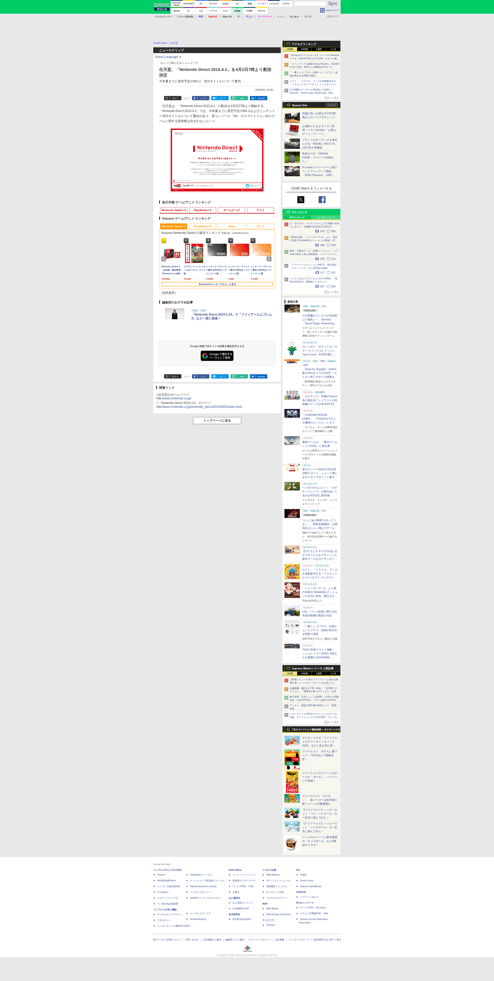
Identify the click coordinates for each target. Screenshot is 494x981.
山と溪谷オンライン (243, 902)
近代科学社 (234, 914)
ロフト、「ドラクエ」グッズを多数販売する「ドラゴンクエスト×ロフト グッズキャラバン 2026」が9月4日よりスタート (314, 84)
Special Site (299, 105)
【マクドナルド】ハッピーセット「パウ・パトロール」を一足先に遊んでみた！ (319, 813)
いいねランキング (326, 217)
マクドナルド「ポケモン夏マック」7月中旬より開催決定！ (319, 755)
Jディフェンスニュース (278, 880)
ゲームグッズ (231, 210)
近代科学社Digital (242, 919)
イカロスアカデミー (276, 898)
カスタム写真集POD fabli (314, 913)
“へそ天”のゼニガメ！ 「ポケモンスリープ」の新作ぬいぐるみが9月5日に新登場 (319, 491)
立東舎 (236, 892)
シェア (203, 98)
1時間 (290, 49)
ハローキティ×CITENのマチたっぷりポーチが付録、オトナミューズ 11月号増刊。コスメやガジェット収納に (314, 717)
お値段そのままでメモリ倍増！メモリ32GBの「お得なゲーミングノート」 (319, 130)
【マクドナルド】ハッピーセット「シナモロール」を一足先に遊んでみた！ (319, 827)
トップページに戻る (217, 420)
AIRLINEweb (273, 874)
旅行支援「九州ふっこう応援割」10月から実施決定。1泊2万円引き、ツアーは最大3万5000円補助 (314, 700)
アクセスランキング (304, 44)
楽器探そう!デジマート (244, 880)
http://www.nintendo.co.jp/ (173, 398)
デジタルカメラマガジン (170, 914)
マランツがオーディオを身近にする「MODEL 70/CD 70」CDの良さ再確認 (320, 143)
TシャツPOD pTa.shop (312, 907)
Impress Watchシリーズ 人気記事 (313, 668)
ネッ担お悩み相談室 (167, 903)
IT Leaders (162, 892)
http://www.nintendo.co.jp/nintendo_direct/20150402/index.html (199, 406)
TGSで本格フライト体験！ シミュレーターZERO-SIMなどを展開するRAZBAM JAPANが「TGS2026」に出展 (319, 657)
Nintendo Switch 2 (174, 210)
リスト (186, 98)
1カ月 (333, 49)
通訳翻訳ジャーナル (276, 886)
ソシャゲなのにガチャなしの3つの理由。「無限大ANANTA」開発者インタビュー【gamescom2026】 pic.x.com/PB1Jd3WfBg (313, 281)
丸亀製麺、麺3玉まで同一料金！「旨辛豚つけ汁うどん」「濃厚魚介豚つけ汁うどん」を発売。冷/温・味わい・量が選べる (313, 691)
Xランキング (299, 212)
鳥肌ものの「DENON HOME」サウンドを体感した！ (318, 157)
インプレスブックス (200, 913)
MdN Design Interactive (278, 914)
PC (238, 16)
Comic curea (306, 880)
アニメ (260, 210)
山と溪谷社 (234, 898)
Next (270, 259)
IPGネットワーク (305, 902)
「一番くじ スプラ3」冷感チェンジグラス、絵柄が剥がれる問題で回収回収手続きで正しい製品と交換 (314, 75)
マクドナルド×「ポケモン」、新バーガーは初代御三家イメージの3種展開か (319, 799)
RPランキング (297, 217)
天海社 (303, 874)
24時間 (304, 49)
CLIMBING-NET (241, 908)
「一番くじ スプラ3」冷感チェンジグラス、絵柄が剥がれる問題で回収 (319, 630)
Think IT (161, 874)
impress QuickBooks (310, 886)
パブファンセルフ (309, 897)
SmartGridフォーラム (201, 874)
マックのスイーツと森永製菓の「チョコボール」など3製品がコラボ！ (319, 841)
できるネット (164, 920)
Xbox (231, 226)
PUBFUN (301, 892)
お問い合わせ (192, 939)
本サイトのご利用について (167, 939)
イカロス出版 (269, 870)
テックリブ (268, 920)
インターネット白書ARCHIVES (173, 926)
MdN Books (272, 908)
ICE (298, 870)
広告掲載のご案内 (212, 939)
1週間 (319, 49)
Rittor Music (235, 870)
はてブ (222, 98)
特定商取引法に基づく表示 (327, 939)
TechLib (270, 925)
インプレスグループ (298, 939)
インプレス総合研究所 (168, 886)
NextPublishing (198, 919)
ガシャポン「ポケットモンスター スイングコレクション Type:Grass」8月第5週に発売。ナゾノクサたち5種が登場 (319, 354)
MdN (264, 903)
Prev (164, 259)
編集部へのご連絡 (234, 939)
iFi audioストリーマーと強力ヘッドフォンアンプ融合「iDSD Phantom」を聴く (319, 171)
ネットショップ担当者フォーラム (207, 880)
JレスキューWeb (275, 892)
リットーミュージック (244, 874)
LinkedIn (261, 98)
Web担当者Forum (166, 880)
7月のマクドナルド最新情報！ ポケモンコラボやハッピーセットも (316, 730)
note (242, 98)
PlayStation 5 (202, 210)
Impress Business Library (203, 886)
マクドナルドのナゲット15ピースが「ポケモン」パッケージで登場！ (320, 776)
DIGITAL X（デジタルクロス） (206, 898)
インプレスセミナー (200, 892)
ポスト (175, 98)
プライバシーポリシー (259, 939)
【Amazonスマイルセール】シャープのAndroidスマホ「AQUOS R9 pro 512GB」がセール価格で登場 (314, 58)
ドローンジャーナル (167, 898)
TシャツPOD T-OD (243, 886)
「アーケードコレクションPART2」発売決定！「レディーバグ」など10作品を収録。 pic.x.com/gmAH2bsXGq (314, 268)
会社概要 (279, 939)
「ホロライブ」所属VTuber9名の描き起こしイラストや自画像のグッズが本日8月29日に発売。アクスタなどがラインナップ (319, 404)
